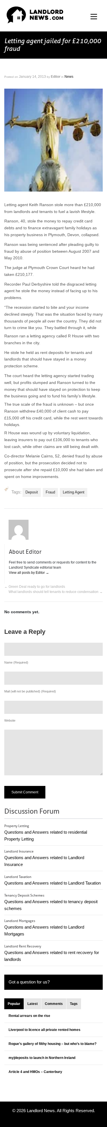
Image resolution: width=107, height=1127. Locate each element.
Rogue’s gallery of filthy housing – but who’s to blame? (52, 1044)
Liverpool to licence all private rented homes (44, 1030)
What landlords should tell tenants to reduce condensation (56, 592)
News (68, 77)
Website (9, 720)
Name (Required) (16, 662)
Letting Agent (73, 492)
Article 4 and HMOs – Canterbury (35, 1072)
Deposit (31, 492)
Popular (14, 1004)
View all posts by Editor (29, 573)
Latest (32, 1004)
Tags (74, 1004)
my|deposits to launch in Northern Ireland (42, 1058)
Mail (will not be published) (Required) (30, 691)
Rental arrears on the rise (29, 1016)
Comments (54, 1004)
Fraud (50, 492)
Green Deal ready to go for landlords (34, 587)
